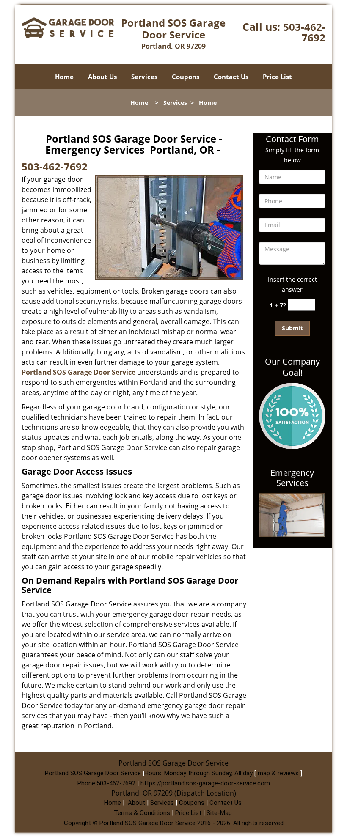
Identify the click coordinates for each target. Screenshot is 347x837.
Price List (277, 76)
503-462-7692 (304, 32)
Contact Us (231, 76)
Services (144, 76)
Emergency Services (292, 478)
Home (64, 76)
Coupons (185, 76)
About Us (102, 76)
